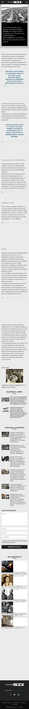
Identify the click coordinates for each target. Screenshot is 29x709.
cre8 (18, 707)
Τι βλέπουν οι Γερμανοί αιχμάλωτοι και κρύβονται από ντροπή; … (13, 386)
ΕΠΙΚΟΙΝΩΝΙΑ (16, 702)
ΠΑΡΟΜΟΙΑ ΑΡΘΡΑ (14, 391)
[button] (27, 2)
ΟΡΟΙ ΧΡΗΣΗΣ (14, 704)
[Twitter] (14, 694)
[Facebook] (10, 694)
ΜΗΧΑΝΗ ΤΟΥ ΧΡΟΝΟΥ (7, 702)
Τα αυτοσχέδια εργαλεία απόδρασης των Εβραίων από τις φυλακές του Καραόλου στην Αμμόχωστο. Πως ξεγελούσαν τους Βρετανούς (18, 487)
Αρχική (4, 24)
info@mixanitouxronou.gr (18, 690)
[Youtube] (18, 694)
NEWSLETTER (23, 702)
